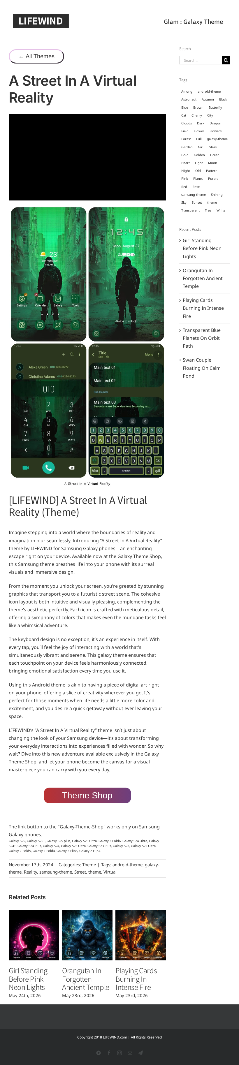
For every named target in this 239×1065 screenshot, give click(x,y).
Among (186, 91)
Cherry (196, 115)
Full (199, 139)
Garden (187, 147)
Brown (198, 107)
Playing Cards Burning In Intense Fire (136, 978)
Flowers (216, 131)
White (221, 210)
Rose (196, 186)
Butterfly (215, 107)
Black (223, 99)
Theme (89, 864)
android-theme (128, 864)
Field (185, 131)
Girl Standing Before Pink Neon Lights (28, 978)
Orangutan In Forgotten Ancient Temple (85, 978)
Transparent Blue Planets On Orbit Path (202, 338)
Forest (186, 139)
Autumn (208, 99)
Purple (213, 178)
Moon (212, 163)
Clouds (186, 123)
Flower (199, 131)
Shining (217, 194)
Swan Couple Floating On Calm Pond (202, 368)
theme (94, 872)
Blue (184, 107)
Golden (199, 155)
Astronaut (188, 99)
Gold (185, 155)
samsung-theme (55, 872)
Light (199, 163)
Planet (198, 178)
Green (214, 155)
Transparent (190, 210)
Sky (184, 202)
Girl (200, 147)
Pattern (211, 170)
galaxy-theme (217, 139)
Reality (30, 872)
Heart (185, 163)
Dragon (215, 123)
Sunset (197, 202)
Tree (208, 210)
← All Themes (36, 56)
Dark (200, 123)
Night (185, 170)
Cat (183, 115)
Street (80, 872)
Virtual (110, 872)
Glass (213, 147)
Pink (184, 178)
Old (198, 170)
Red (184, 186)
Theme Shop (87, 795)
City (210, 115)
